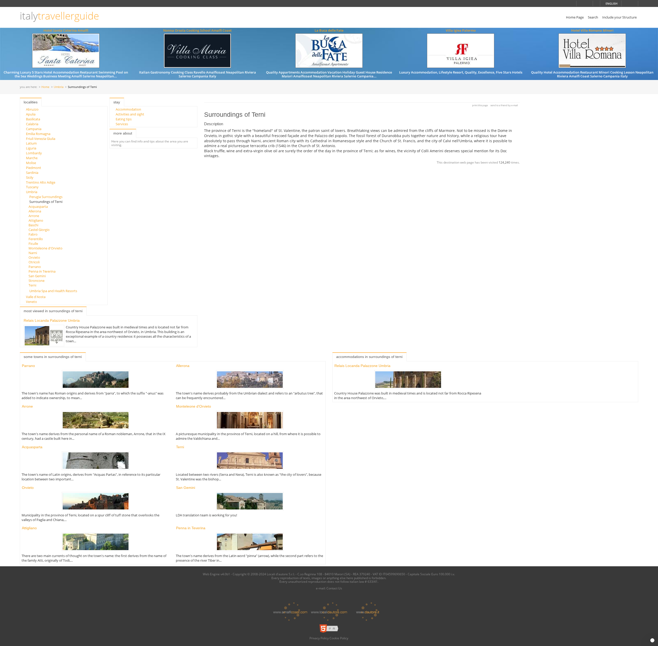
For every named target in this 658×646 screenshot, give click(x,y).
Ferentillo (36, 239)
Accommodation (128, 109)
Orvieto (34, 257)
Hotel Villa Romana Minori (592, 30)
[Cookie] (652, 640)
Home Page (575, 17)
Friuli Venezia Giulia (40, 138)
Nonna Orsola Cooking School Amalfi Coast (197, 30)
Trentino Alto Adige (40, 182)
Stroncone (36, 280)
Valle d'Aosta (35, 297)
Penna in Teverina (42, 271)
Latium (31, 143)
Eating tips (124, 119)
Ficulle (33, 243)
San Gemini (37, 276)
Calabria (32, 124)
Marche (32, 158)
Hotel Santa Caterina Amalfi (65, 30)
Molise (31, 163)
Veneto (31, 301)
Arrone (34, 216)
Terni (32, 285)
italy (59, 16)
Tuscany (32, 187)
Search (593, 17)
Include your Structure (619, 17)
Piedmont (33, 167)
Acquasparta (38, 206)
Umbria (58, 87)
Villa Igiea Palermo (461, 30)
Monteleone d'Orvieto (45, 248)
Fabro (33, 234)
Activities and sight (130, 114)
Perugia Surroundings (45, 197)
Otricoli (34, 262)
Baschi (33, 225)
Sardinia (32, 172)
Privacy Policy (319, 638)
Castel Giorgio (39, 229)
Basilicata (33, 119)
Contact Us (334, 588)
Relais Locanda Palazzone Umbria (52, 320)
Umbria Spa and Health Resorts (53, 291)
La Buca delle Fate (329, 30)
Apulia (30, 114)
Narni (33, 253)
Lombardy (34, 153)
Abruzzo (32, 109)
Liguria (31, 148)
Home (45, 87)
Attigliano (36, 220)
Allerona (35, 211)
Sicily (29, 177)
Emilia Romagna (38, 134)
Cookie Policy (339, 638)
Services (122, 124)
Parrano (35, 266)
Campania (33, 129)
